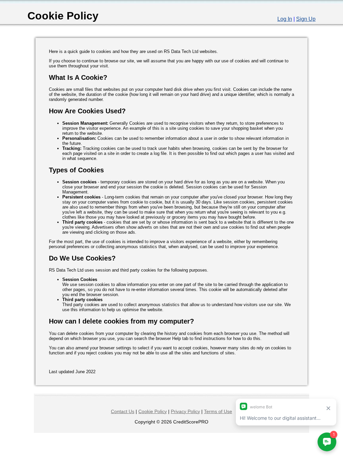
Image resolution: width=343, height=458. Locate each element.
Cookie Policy (152, 411)
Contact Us (122, 411)
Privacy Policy (185, 411)
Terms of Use (218, 411)
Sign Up (306, 19)
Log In (284, 19)
